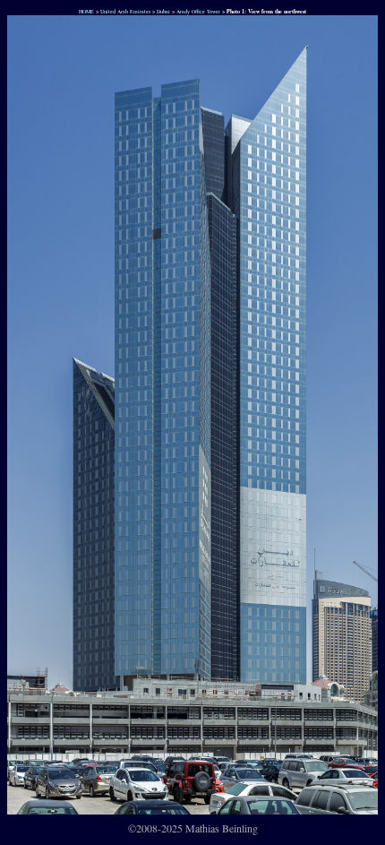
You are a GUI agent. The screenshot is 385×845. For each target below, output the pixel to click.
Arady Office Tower (198, 11)
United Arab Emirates (125, 11)
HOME (85, 11)
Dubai (163, 11)
